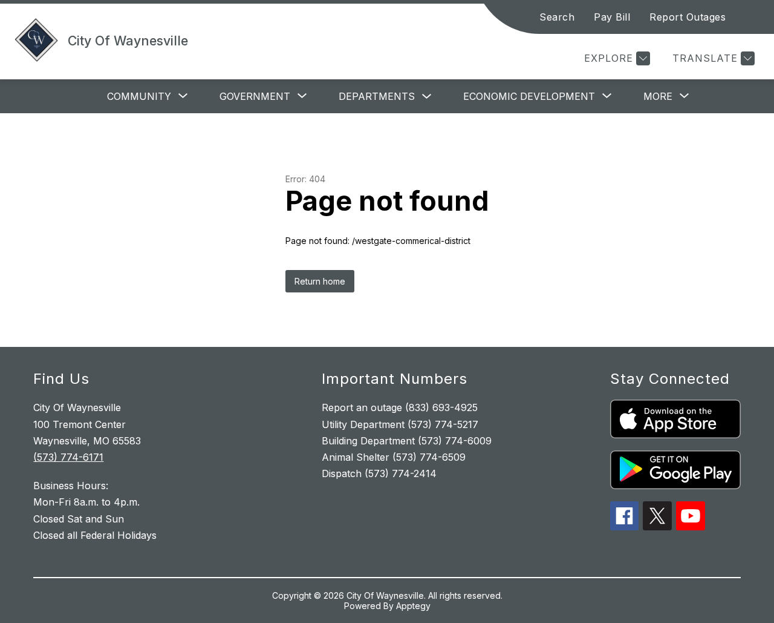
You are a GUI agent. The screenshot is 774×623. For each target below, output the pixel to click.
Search (556, 17)
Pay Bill (612, 17)
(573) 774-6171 (68, 457)
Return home (319, 281)
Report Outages (687, 17)
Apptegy (413, 606)
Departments (377, 96)
